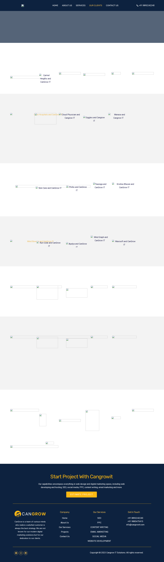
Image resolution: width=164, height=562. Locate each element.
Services (80, 5)
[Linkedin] (26, 553)
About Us (67, 5)
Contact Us (112, 5)
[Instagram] (21, 553)
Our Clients (95, 5)
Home (55, 5)
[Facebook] (16, 553)
